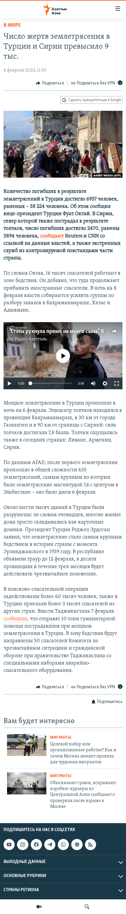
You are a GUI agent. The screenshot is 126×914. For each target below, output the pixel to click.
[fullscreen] (116, 383)
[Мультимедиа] (39, 906)
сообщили (15, 619)
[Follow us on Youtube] (9, 844)
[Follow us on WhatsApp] (63, 844)
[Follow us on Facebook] (36, 844)
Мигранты (60, 737)
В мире (12, 25)
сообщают (52, 236)
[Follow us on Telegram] (49, 844)
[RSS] (90, 844)
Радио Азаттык (30, 339)
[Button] (50, 83)
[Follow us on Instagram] (22, 844)
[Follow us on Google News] (76, 844)
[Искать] (87, 906)
